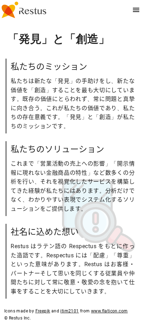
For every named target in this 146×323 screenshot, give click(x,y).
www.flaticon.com (109, 311)
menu (136, 10)
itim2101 (69, 311)
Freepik (42, 311)
